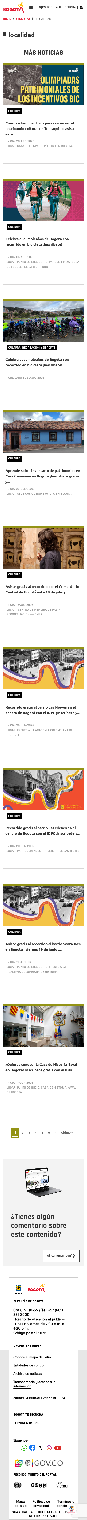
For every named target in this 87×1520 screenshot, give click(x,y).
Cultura (14, 111)
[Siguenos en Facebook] (24, 1448)
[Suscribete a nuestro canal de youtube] (57, 1448)
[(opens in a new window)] (18, 1462)
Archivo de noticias (27, 1373)
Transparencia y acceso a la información (34, 1384)
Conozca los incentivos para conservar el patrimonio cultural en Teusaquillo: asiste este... (40, 128)
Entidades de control (29, 1365)
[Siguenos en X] (41, 1448)
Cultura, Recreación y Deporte (31, 347)
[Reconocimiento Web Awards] (62, 1484)
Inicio (7, 19)
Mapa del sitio (21, 1503)
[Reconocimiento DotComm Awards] (38, 1484)
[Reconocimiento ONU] (17, 1484)
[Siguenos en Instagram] (49, 1448)
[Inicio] (13, 7)
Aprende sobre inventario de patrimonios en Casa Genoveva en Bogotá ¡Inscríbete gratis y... (42, 476)
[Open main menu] (31, 7)
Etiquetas (23, 19)
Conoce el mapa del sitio (32, 1357)
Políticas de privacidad (41, 1503)
